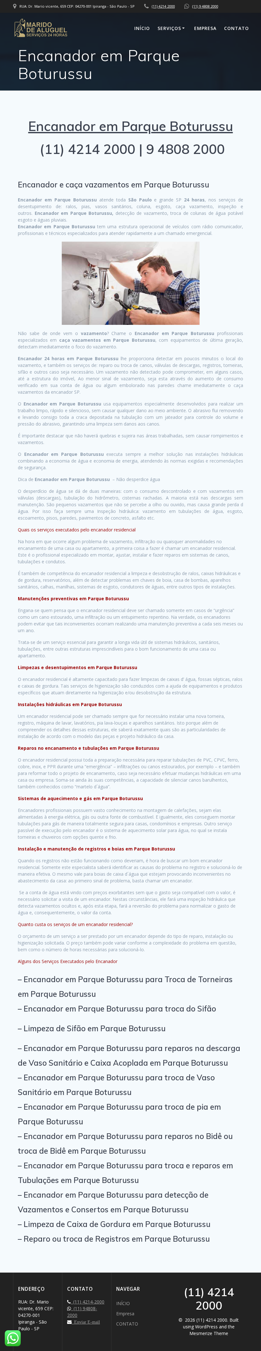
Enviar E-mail (86, 1322)
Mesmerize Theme (208, 1333)
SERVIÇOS (169, 28)
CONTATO (236, 28)
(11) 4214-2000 (87, 1302)
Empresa (205, 28)
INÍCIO (142, 28)
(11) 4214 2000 (163, 6)
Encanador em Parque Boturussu (130, 126)
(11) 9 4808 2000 (205, 6)
